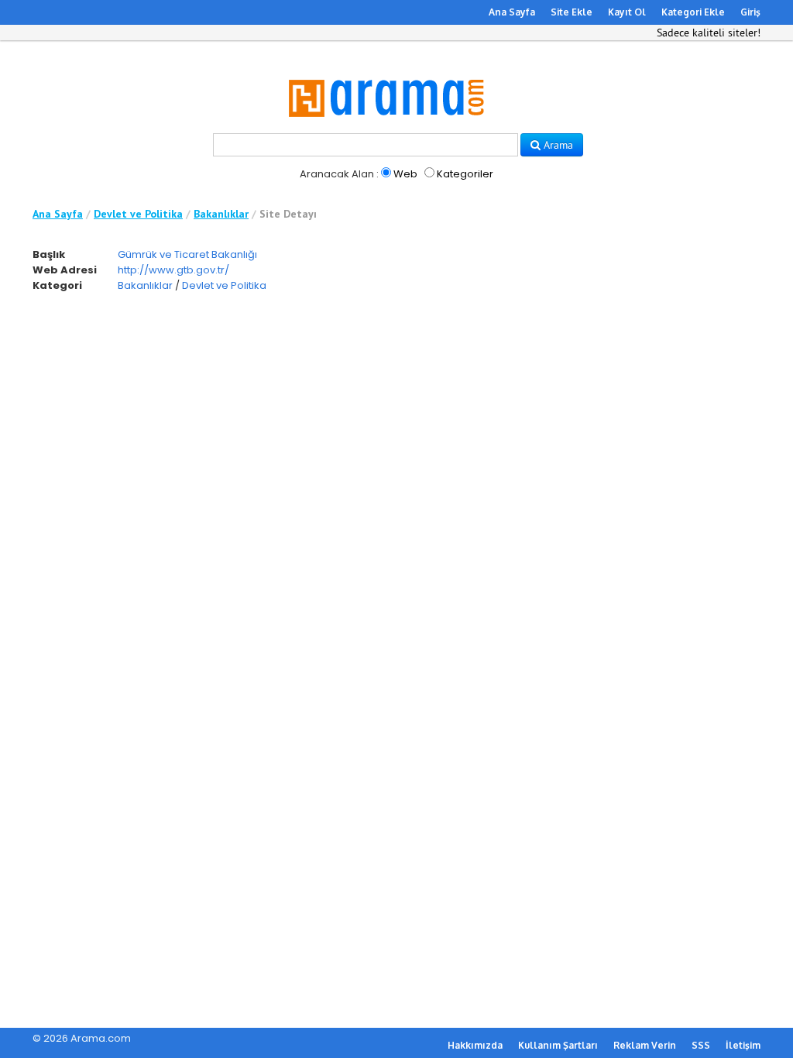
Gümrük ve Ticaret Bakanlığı (187, 254)
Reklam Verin (644, 1045)
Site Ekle (571, 12)
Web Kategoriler (442, 174)
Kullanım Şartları (558, 1045)
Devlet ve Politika (138, 214)
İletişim (743, 1045)
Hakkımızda (475, 1045)
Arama (557, 145)
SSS (701, 1045)
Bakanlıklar (221, 214)
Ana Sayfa (512, 12)
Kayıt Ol (627, 12)
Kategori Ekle (693, 12)
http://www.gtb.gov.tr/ (173, 270)
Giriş (750, 12)
